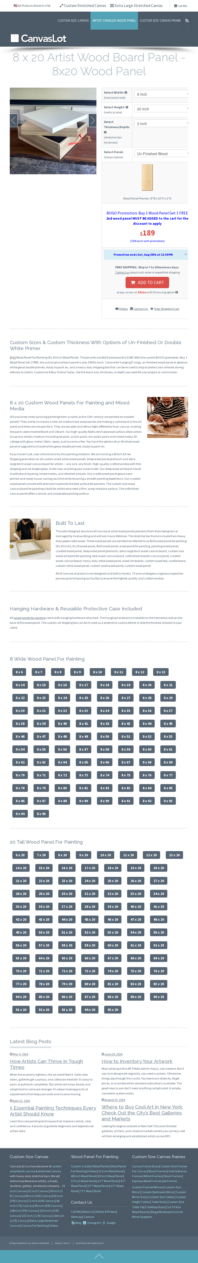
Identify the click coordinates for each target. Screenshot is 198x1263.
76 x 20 (158, 971)
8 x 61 (168, 749)
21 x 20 (21, 880)
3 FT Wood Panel (108, 1181)
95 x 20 (113, 1009)
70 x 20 (21, 971)
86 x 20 (67, 996)
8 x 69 (168, 762)
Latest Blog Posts (30, 1041)
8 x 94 (20, 813)
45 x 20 (90, 919)
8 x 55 (41, 749)
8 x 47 (41, 736)
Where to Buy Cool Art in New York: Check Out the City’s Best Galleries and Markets (142, 1112)
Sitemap (76, 1217)
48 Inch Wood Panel (83, 1176)
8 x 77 (168, 775)
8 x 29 (168, 697)
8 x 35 (125, 710)
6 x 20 (20, 855)
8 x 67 (125, 762)
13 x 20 (174, 855)
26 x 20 (135, 880)
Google (111, 1223)
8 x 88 (62, 801)
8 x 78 (20, 788)
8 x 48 (62, 736)
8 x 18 (104, 685)
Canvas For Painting (35, 1225)
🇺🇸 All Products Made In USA (32, 5)
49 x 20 (21, 932)
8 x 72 (62, 775)
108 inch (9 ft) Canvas (24, 1210)
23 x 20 (67, 880)
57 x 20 (44, 945)
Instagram (94, 1223)
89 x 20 (135, 996)
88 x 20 (113, 996)
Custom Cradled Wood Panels (90, 1166)
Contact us (122, 272)
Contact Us (140, 309)
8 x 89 (83, 801)
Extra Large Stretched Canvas (138, 5)
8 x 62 (20, 762)
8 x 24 (62, 697)
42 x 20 (21, 919)
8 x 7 (38, 672)
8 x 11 (118, 672)
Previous (14, 120)
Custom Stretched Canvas (84, 5)
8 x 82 (104, 788)
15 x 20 (44, 868)
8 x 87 (41, 801)
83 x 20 (158, 984)
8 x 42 (104, 723)
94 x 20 (90, 1009)
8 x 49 (83, 736)
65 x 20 (67, 958)
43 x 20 (44, 919)
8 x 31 (41, 710)
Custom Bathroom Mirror (158, 1192)
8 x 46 (20, 736)
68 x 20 (135, 958)
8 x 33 (83, 710)
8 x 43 (125, 723)
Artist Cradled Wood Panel (114, 20)
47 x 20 (135, 919)
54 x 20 (135, 932)
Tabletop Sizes (155, 1207)
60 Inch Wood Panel (110, 1176)
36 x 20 (44, 906)
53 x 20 (113, 932)
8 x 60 (147, 749)
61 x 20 (135, 945)
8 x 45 (168, 723)
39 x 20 (113, 906)
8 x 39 (41, 723)
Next (92, 120)
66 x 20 (90, 958)
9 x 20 (83, 855)
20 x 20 (158, 868)
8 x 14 (20, 685)
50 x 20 (44, 932)
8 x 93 (168, 801)
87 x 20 (90, 996)
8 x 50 (104, 736)
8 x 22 (20, 697)
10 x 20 (105, 855)
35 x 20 (21, 906)
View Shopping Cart (166, 309)
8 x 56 (62, 749)
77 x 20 (21, 984)
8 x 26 (104, 697)
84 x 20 (21, 996)
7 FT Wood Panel (90, 1191)
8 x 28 (147, 697)
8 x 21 (168, 685)
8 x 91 (125, 801)
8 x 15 (41, 685)
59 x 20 (90, 945)
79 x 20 (67, 984)
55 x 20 (158, 932)
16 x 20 (67, 868)
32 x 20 (113, 893)
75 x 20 (135, 971)
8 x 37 (168, 710)
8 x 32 (62, 710)
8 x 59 (125, 749)
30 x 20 (67, 893)
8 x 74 (104, 775)
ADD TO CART (149, 282)
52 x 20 (90, 932)
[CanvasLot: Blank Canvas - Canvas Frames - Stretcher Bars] (39, 38)
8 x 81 (83, 788)
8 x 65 (83, 762)
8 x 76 (147, 775)
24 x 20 (90, 880)
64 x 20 (44, 958)
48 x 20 (158, 919)
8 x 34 (104, 710)
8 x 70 (20, 775)
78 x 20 (44, 984)
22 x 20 (44, 880)
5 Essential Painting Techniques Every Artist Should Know (53, 1111)
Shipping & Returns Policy (90, 1243)
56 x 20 (21, 945)
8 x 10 (97, 672)
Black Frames (157, 1171)
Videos (123, 309)
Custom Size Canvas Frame (160, 20)
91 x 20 (21, 1009)
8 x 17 (83, 685)
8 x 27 (125, 697)
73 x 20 (90, 971)
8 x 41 (83, 723)
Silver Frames (173, 1176)
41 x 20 (158, 906)
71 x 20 (44, 971)
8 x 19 (125, 685)
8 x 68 (147, 762)
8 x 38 (20, 723)
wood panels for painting (30, 618)
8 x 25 (83, 697)
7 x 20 (41, 855)
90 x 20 (158, 996)
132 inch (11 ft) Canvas (36, 1216)
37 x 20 (67, 906)
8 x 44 (147, 723)
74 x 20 (113, 971)
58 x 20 (67, 945)
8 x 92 (147, 801)
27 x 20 (158, 880)
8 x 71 (41, 775)
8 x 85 (168, 788)
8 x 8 (57, 672)
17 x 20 (90, 868)
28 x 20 (21, 893)
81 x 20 (113, 984)
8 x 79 (41, 788)
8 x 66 (104, 762)
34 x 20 (158, 893)
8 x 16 (62, 685)
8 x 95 (41, 813)
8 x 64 (62, 762)
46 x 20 (113, 919)
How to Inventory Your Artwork (137, 1061)
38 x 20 (90, 906)
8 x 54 (20, 749)
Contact (89, 1217)
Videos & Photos (106, 1212)
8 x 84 (147, 788)
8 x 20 (147, 685)
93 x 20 (67, 1009)
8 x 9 (77, 672)
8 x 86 (20, 801)
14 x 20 (21, 868)
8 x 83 (125, 788)
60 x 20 (113, 945)
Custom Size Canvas (73, 20)
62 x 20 (158, 945)
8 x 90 (104, 801)
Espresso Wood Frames (146, 1181)
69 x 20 (158, 958)
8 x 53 (168, 736)
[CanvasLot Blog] (187, 21)
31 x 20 (90, 893)
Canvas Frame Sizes (145, 1166)
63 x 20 (21, 958)
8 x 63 (41, 762)
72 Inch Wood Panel (83, 1181)
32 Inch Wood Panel (110, 1171)
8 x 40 (62, 723)
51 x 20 (67, 932)
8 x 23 (41, 697)
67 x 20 (113, 958)
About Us (88, 1212)
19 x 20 (135, 868)
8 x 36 (147, 710)
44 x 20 (67, 919)
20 (14, 357)
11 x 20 (128, 855)
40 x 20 (135, 906)
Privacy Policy (62, 1243)
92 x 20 (44, 1009)
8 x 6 (19, 672)
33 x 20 (135, 893)
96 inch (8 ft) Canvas (48, 1206)
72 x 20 (67, 971)
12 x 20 (151, 855)
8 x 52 (147, 736)
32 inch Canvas (38, 1191)
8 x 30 (20, 710)
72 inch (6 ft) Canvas (41, 1201)
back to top (99, 1256)
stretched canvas (49, 1171)
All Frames (170, 1181)
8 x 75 (125, 775)
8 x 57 (83, 749)
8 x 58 (104, 749)
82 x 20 (135, 984)
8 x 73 (83, 775)
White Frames (153, 1176)
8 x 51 (125, 736)
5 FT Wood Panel (98, 1186)
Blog (78, 1223)
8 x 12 (139, 672)
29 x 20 (44, 893)
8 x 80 (62, 788)
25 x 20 (113, 880)
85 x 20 (44, 996)
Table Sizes (159, 1202)
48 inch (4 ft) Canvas (38, 1196)
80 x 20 (90, 984)
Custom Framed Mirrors (147, 1187)
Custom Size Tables (161, 1197)
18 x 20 (113, 868)
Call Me (182, 6)
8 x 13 (160, 672)
